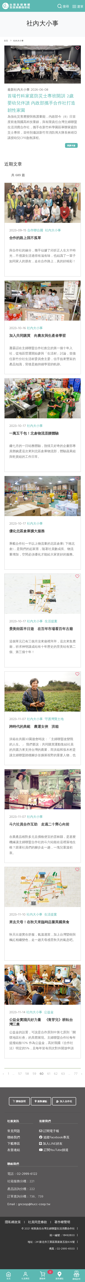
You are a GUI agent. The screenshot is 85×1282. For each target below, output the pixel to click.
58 (27, 1073)
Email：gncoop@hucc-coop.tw (28, 1204)
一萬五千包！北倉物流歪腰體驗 (34, 433)
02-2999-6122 (22, 1173)
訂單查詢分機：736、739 (25, 1196)
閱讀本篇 (71, 145)
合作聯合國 (35, 230)
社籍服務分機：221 (20, 1181)
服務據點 (42, 1101)
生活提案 (51, 621)
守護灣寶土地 (54, 719)
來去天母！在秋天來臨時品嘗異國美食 (39, 922)
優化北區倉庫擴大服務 (27, 531)
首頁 (6, 41)
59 (34, 1073)
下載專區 (13, 1143)
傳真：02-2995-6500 (62, 1248)
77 (75, 1073)
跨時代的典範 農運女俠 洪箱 (34, 726)
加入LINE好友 (52, 1143)
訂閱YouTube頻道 (55, 1150)
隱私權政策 (13, 1222)
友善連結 (13, 1150)
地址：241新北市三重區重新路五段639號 (51, 1241)
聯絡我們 (13, 1137)
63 (63, 1073)
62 (56, 1073)
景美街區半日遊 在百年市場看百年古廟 (41, 629)
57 (20, 1073)
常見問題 (13, 1131)
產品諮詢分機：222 (21, 1189)
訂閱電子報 (50, 1131)
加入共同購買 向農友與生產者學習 (37, 335)
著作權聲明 (62, 1222)
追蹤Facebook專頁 (55, 1137)
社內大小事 (18, 41)
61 (48, 1073)
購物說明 (20, 1101)
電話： (12, 1173)
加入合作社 (65, 1101)
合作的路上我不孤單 (25, 238)
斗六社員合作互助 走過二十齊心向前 (39, 824)
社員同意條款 (37, 1222)
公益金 (49, 1012)
